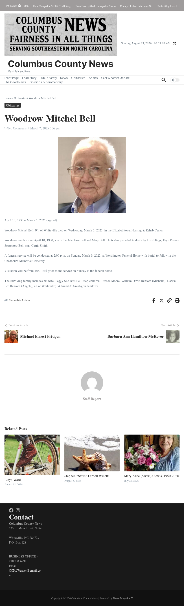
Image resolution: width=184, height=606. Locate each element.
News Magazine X (123, 598)
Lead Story (29, 78)
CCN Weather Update (115, 78)
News (64, 78)
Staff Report (92, 398)
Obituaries (78, 78)
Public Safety (48, 78)
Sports (93, 78)
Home (8, 98)
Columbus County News (60, 63)
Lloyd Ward (12, 479)
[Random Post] (174, 43)
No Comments (17, 128)
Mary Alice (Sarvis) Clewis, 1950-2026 (151, 475)
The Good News (15, 82)
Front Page (11, 78)
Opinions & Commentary (46, 82)
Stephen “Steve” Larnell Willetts (86, 475)
